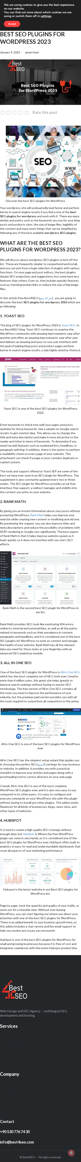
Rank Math (37, 515)
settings (46, 16)
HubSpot (28, 834)
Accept (12, 24)
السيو (41, 764)
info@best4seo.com (17, 1142)
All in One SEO (70, 672)
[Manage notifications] (71, 1153)
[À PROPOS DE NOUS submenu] (30, 1045)
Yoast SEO (68, 325)
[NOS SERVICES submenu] (22, 1036)
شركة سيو (45, 298)
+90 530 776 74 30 (15, 1131)
